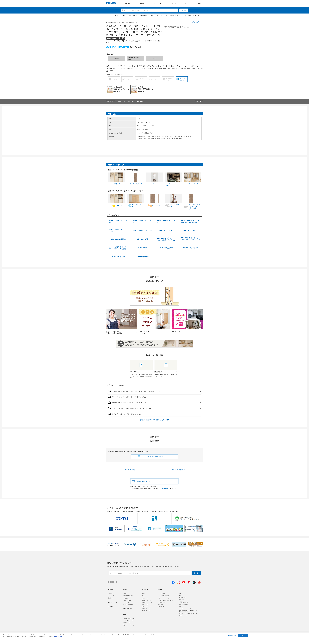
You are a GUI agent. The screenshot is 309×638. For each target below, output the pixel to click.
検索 (184, 10)
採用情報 (110, 598)
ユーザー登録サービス (128, 620)
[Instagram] (178, 583)
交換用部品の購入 (162, 602)
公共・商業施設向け (128, 600)
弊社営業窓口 (165, 488)
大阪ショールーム (146, 604)
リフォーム (126, 602)
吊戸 (154, 58)
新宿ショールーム (146, 600)
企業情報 (110, 593)
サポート (160, 589)
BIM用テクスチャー (183, 597)
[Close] (306, 635)
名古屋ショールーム (147, 602)
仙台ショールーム (146, 596)
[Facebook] (173, 583)
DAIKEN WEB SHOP (127, 608)
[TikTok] (194, 583)
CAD (180, 595)
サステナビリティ (112, 596)
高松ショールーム (146, 608)
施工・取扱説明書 (183, 604)
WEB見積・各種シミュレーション (165, 600)
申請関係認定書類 (183, 602)
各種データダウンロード (163, 598)
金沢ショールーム (146, 598)
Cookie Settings (232, 635)
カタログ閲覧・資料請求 (163, 596)
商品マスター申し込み (184, 615)
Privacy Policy (58, 636)
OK (243, 635)
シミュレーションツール (185, 608)
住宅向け (126, 598)
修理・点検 (160, 604)
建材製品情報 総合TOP (128, 596)
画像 (180, 593)
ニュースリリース (112, 602)
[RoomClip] (199, 583)
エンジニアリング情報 (128, 604)
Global (111, 606)
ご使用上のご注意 (130, 470)
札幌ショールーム (146, 593)
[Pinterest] (188, 583)
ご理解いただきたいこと (179, 470)
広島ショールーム (146, 606)
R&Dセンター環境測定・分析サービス (188, 613)
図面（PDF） (182, 600)
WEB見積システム (127, 623)
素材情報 (125, 593)
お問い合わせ (161, 606)
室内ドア (116, 58)
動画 (180, 606)
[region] (154, 635)
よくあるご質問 (161, 593)
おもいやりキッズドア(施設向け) (135, 58)
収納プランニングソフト (128, 625)
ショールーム (145, 589)
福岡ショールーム (146, 610)
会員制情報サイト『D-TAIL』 (129, 618)
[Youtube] (183, 583)
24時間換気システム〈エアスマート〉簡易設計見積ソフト (188, 611)
